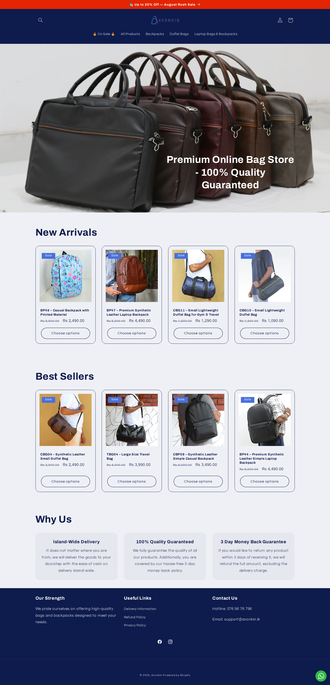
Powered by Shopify (176, 675)
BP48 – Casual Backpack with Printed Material (64, 312)
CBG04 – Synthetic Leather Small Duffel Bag (62, 456)
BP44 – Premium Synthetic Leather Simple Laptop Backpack (262, 459)
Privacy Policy (135, 625)
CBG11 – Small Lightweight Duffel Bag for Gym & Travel (196, 312)
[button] (40, 20)
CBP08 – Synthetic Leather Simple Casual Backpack (195, 456)
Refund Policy (135, 617)
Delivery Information (140, 609)
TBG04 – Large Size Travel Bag (128, 456)
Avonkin (156, 675)
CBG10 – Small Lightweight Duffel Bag (262, 312)
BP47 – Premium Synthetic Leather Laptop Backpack (129, 312)
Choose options (65, 333)
